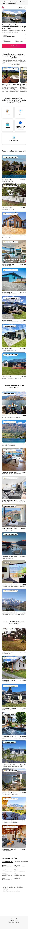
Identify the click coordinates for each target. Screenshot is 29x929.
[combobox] (14, 37)
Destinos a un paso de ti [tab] (7, 861)
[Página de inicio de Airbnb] (3, 7)
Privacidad (11, 922)
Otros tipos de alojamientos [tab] (21, 861)
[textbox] (8, 41)
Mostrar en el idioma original (9, 3)
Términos (17, 922)
